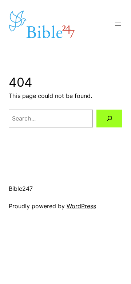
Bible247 (21, 188)
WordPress (81, 206)
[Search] (109, 118)
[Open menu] (118, 24)
